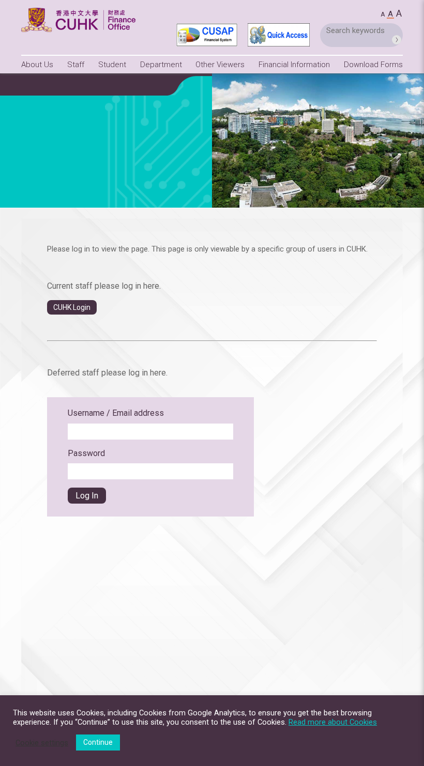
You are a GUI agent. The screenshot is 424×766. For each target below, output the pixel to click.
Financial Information (294, 64)
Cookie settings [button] (42, 742)
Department (161, 64)
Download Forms (373, 64)
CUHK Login (71, 307)
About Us (37, 64)
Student (112, 64)
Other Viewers (220, 64)
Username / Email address (116, 413)
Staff (75, 64)
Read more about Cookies (333, 722)
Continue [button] (98, 742)
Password (86, 453)
